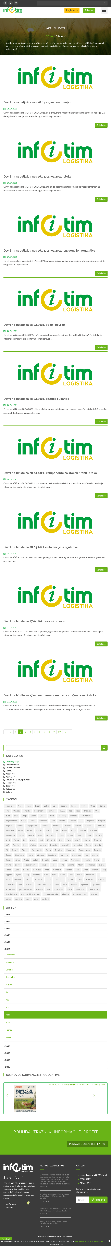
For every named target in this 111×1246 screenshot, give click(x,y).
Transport (90, 879)
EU (81, 820)
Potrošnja (50, 835)
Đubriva (80, 835)
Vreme (8, 865)
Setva (88, 845)
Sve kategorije (12, 762)
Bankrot (45, 825)
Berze (8, 879)
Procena (93, 830)
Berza (62, 874)
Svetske (98, 845)
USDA (62, 811)
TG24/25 (51, 840)
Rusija (51, 816)
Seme (96, 860)
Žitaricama (19, 855)
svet (48, 889)
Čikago (71, 865)
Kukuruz (64, 806)
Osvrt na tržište (12, 768)
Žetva (46, 806)
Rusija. (28, 879)
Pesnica (16, 845)
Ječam (29, 830)
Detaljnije (101, 125)
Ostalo (8, 792)
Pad (86, 855)
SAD (16, 816)
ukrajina (65, 894)
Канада (74, 884)
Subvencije (10, 835)
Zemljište (100, 825)
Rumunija (88, 825)
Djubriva (57, 825)
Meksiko (54, 845)
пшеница (36, 874)
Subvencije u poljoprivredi (17, 780)
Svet (7, 811)
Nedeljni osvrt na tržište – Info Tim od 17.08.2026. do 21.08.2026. (55, 1209)
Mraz (40, 835)
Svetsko (87, 860)
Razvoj (14, 850)
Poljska (26, 870)
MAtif (77, 840)
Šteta (62, 865)
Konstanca (59, 879)
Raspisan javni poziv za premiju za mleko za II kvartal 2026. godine (77, 1084)
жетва (8, 870)
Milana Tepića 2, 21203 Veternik (93, 1175)
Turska (78, 825)
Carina (33, 845)
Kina (78, 811)
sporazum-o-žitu (80, 894)
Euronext (39, 879)
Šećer (29, 806)
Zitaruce (40, 855)
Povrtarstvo (10, 777)
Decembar (76, 855)
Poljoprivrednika (44, 884)
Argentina (78, 845)
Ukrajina (52, 811)
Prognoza (90, 820)
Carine (16, 840)
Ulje (97, 811)
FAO (53, 820)
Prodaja (97, 850)
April (8, 840)
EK (7, 850)
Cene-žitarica (94, 889)
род (104, 870)
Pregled (101, 820)
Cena (20, 806)
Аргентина (10, 889)
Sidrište (70, 879)
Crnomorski (37, 850)
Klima (73, 830)
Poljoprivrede (11, 820)
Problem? (6, 1239)
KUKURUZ (58, 889)
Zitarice (25, 850)
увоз (65, 884)
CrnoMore (10, 884)
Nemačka (57, 870)
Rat (24, 845)
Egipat (21, 835)
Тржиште (96, 884)
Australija (66, 845)
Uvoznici (18, 879)
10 (59, 732)
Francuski (90, 874)
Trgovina (87, 811)
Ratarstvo (10, 786)
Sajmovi (9, 771)
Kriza (47, 870)
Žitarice (72, 820)
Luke (80, 879)
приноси (84, 884)
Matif (80, 865)
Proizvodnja (39, 811)
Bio (24, 840)
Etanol (42, 816)
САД (46, 874)
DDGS (70, 835)
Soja (55, 806)
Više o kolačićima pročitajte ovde (89, 1241)
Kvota (30, 855)
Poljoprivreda (32, 825)
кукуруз (95, 870)
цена (54, 874)
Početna (49, 36)
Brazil (37, 806)
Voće (55, 860)
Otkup (39, 830)
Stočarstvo (10, 783)
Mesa (64, 830)
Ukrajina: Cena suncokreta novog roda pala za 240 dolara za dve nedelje (54, 1196)
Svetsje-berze (11, 894)
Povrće (64, 860)
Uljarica (87, 840)
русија (101, 865)
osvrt (28, 899)
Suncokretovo (31, 865)
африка (9, 874)
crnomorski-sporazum (30, 894)
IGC (7, 845)
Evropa (83, 830)
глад (27, 874)
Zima (17, 860)
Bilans (33, 816)
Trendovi (58, 850)
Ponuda (45, 860)
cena (36, 899)
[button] (12, 1098)
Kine (56, 830)
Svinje (84, 806)
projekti (45, 899)
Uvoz (92, 806)
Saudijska (52, 855)
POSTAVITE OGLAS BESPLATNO (87, 1144)
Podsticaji (62, 816)
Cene (23, 820)
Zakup (8, 855)
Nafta (48, 830)
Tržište (32, 820)
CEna (17, 870)
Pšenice (68, 825)
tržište (8, 899)
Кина (57, 884)
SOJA (69, 889)
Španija (74, 806)
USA (89, 835)
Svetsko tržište (12, 764)
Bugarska (9, 825)
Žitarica (98, 835)
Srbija (24, 816)
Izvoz (8, 816)
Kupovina (64, 855)
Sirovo (18, 865)
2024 (85, 870)
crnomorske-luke (51, 894)
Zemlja (95, 855)
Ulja (20, 884)
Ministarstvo (86, 816)
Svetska (27, 811)
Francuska (70, 850)
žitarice (94, 894)
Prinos (20, 825)
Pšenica (102, 806)
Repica (31, 835)
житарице (91, 865)
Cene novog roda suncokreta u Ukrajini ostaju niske (53, 1222)
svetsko (18, 899)
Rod (70, 811)
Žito (71, 874)
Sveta (48, 850)
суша (18, 874)
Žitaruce (97, 840)
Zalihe (60, 835)
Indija (20, 830)
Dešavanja (10, 789)
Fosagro (44, 865)
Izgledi (35, 860)
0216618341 (85, 1183)
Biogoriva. (10, 830)
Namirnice (75, 860)
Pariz (69, 840)
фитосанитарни (25, 889)
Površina (37, 870)
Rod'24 (101, 879)
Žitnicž (79, 874)
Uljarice (16, 811)
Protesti (29, 884)
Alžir (61, 840)
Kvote (26, 860)
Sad (41, 840)
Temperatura (84, 850)
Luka (49, 879)
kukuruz (39, 889)
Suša (54, 865)
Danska (73, 816)
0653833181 (85, 1179)
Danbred (43, 820)
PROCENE (80, 889)
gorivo (33, 840)
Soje (77, 870)
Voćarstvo (10, 774)
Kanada (43, 845)
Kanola (8, 860)
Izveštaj (62, 820)
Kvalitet (68, 870)
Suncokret (10, 806)
